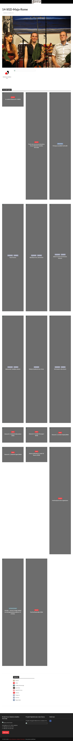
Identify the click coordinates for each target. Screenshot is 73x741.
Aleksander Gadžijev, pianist (12, 369)
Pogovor (10, 255)
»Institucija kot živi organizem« (60, 500)
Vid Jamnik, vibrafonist (60, 369)
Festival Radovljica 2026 (36, 612)
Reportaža (60, 143)
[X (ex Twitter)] (53, 721)
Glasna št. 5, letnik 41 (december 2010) (12, 434)
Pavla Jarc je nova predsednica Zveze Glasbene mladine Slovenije (36, 145)
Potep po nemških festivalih (60, 145)
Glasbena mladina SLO (8, 13)
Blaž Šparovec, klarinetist (36, 257)
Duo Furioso (13, 257)
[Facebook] (50, 721)
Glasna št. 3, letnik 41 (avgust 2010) (36, 434)
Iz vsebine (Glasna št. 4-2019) (12, 99)
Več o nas (5, 732)
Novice (12, 97)
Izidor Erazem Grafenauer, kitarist (60, 257)
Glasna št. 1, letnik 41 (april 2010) (12, 454)
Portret (16, 255)
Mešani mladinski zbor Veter (36, 369)
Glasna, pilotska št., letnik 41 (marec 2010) (36, 454)
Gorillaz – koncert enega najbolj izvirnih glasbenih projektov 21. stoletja (13, 612)
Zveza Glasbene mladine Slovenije (17, 739)
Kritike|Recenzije (13, 608)
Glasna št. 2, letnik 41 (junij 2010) (60, 434)
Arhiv (13, 432)
